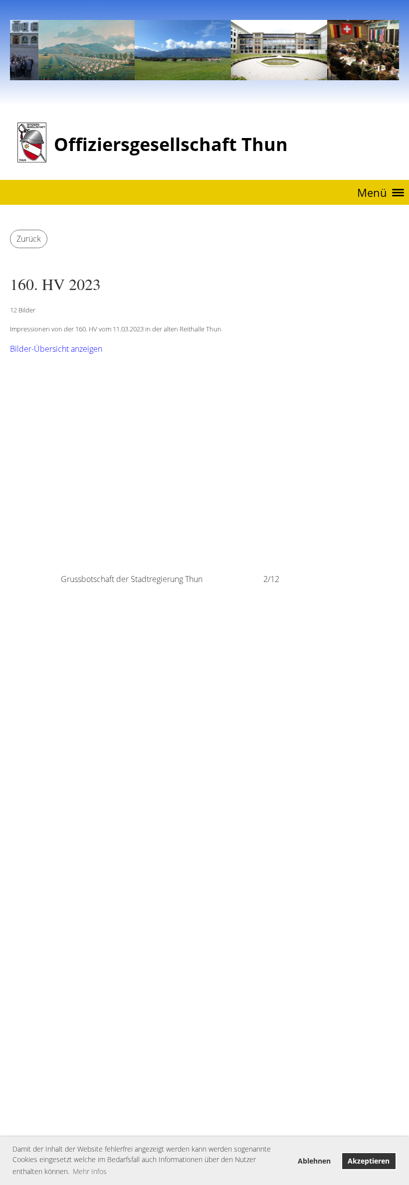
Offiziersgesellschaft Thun (171, 144)
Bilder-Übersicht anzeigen (56, 348)
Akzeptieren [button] (369, 1161)
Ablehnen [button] (314, 1161)
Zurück (28, 238)
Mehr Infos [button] (90, 1171)
